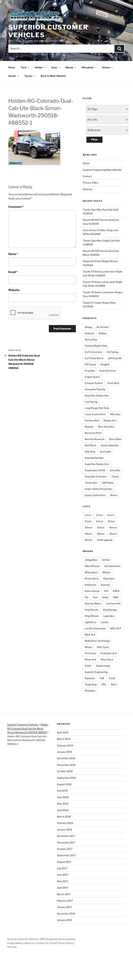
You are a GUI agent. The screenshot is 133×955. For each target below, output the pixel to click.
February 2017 (65, 900)
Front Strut (113, 383)
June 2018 (63, 797)
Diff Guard (90, 364)
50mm (101, 533)
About (86, 163)
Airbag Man (91, 559)
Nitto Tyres (103, 647)
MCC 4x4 (115, 628)
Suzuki (12, 75)
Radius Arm (110, 420)
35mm (101, 527)
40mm (113, 527)
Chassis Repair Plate (96, 345)
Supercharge (103, 665)
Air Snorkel (102, 327)
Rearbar (89, 426)
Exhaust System (94, 383)
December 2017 (66, 835)
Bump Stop (91, 339)
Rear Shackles (106, 426)
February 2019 (65, 745)
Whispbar (90, 690)
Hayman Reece (93, 603)
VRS (103, 684)
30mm (88, 527)
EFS (106, 591)
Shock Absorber (110, 445)
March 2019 (64, 738)
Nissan (106, 67)
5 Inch (88, 521)
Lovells (104, 622)
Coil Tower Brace (94, 358)
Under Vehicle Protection (98, 488)
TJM (101, 678)
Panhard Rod (92, 420)
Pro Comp (90, 653)
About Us (29, 943)
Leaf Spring (91, 401)
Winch (113, 495)
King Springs (110, 609)
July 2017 (62, 868)
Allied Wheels (92, 566)
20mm (111, 521)
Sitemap (87, 189)
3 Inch (99, 515)
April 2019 (62, 732)
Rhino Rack (107, 659)
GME (115, 597)
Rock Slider (115, 439)
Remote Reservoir (95, 439)
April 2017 (62, 887)
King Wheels (92, 615)
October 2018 (65, 771)
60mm (88, 539)
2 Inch (88, 515)
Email (13, 272)
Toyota (28, 75)
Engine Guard (92, 376)
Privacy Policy (90, 182)
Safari (88, 665)
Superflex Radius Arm (97, 464)
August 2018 (64, 784)
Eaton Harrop (92, 591)
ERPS (116, 591)
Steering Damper (94, 457)
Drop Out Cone (107, 370)
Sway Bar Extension (96, 476)
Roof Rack (90, 445)
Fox (86, 597)
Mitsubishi (88, 67)
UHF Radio (108, 482)
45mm (88, 533)
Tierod (114, 476)
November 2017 (66, 842)
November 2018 (66, 764)
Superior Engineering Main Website (102, 169)
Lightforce (90, 622)
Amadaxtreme (112, 566)
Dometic (105, 584)
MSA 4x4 (90, 634)
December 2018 (66, 758)
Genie (105, 597)
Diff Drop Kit (115, 358)
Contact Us (42, 943)
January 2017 (64, 907)
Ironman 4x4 (113, 603)
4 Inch (110, 515)
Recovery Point (93, 432)
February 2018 (65, 822)
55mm (113, 533)
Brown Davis (92, 578)
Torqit (112, 678)
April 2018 (62, 810)
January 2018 (64, 829)
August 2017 (64, 861)
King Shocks (92, 609)
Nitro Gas (115, 414)
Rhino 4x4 (90, 659)
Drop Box (90, 370)
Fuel (95, 597)
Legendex (108, 615)
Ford (23, 67)
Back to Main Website (53, 75)
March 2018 (64, 816)
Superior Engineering (96, 671)
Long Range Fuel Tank (97, 407)
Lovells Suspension (95, 628)
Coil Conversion (93, 351)
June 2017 (62, 874)
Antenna (89, 333)
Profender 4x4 (108, 653)
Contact (87, 176)
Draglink (105, 364)
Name (13, 254)
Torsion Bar (91, 482)
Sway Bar (115, 470)
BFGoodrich (91, 572)
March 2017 (63, 894)
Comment (16, 206)
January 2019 (64, 751)
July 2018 (62, 790)
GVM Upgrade (105, 539)
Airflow (106, 559)
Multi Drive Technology (97, 640)
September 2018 (66, 777)
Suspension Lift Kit (95, 470)
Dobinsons (90, 584)
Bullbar (103, 333)
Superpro (90, 678)
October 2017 (64, 848)
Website (14, 290)
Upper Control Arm (95, 495)
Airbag (88, 327)
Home (11, 67)
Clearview (108, 578)
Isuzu (54, 67)
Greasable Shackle (95, 389)
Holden (39, 67)
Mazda (69, 67)
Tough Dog (91, 684)
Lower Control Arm (95, 414)
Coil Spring (112, 351)
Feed (53, 943)
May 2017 (62, 881)
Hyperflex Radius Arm (97, 395)
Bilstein (106, 572)
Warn (114, 684)
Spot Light (105, 451)
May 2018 (62, 803)
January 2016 (64, 920)
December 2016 (66, 913)
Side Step (90, 451)
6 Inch (99, 521)
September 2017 (66, 855)
